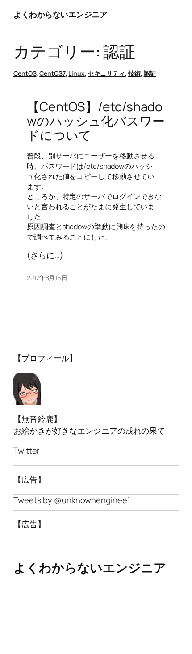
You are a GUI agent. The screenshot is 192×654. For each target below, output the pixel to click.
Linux (76, 73)
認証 (150, 73)
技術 (134, 73)
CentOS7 (52, 73)
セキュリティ (106, 73)
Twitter (26, 450)
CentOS (24, 73)
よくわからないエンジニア (60, 14)
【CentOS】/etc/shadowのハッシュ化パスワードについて (96, 121)
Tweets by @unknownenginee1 (71, 500)
